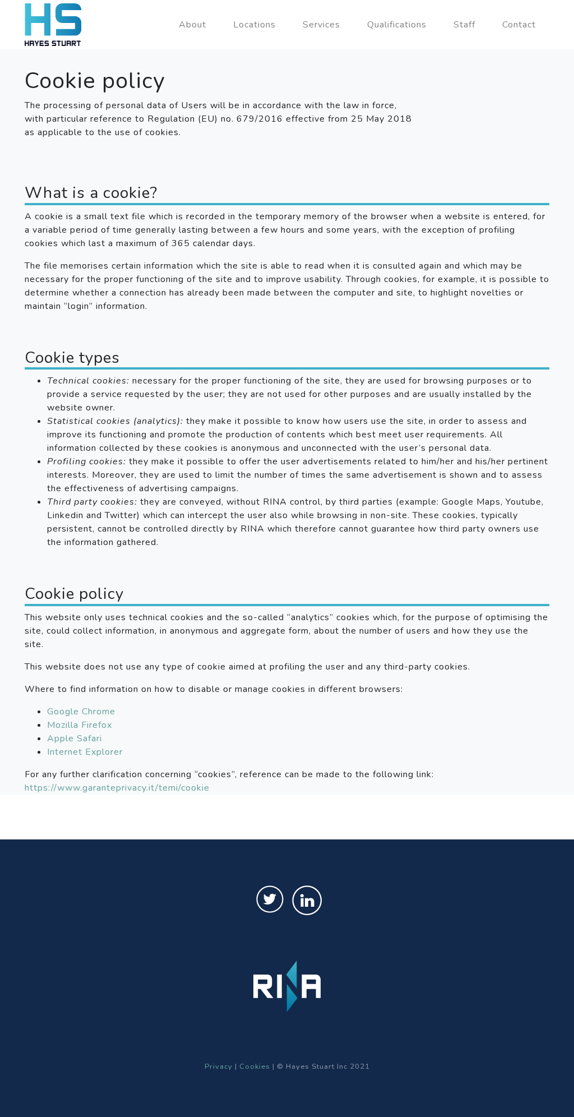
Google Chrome (81, 711)
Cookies (254, 1066)
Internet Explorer (85, 752)
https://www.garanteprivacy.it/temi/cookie (117, 788)
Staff (464, 25)
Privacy (219, 1066)
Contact (519, 25)
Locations (254, 25)
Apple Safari (74, 738)
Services (321, 25)
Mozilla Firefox (79, 725)
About (192, 25)
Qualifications (397, 25)
